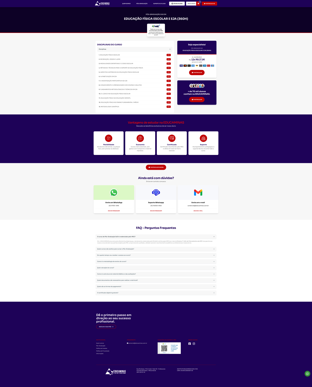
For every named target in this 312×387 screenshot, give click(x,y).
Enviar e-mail (198, 211)
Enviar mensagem (114, 211)
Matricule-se (210, 3)
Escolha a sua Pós (105, 326)
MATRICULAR (198, 72)
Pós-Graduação (141, 3)
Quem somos (126, 3)
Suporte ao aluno (159, 3)
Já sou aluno (177, 3)
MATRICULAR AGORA (157, 167)
